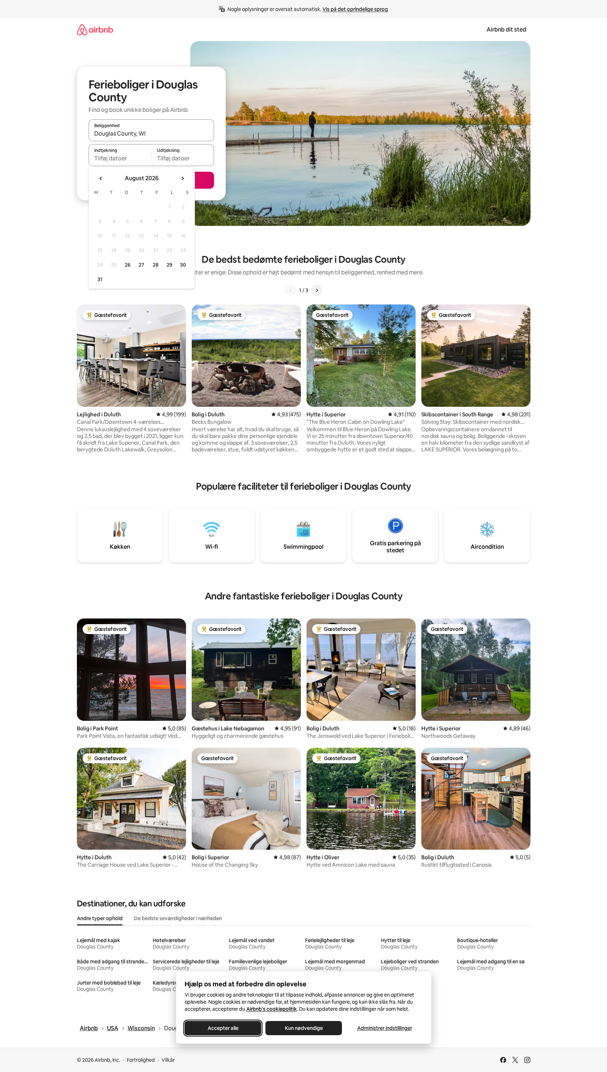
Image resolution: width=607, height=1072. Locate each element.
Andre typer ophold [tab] (100, 918)
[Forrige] (290, 290)
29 (169, 265)
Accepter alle (222, 1028)
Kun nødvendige (303, 1028)
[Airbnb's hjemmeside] (95, 29)
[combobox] (151, 133)
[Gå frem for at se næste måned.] (182, 178)
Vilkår (168, 1060)
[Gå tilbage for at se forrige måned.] (101, 178)
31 (99, 279)
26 (127, 265)
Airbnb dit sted (506, 29)
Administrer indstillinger (384, 1028)
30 (183, 265)
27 (141, 265)
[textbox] (120, 158)
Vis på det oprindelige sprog (355, 9)
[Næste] (316, 290)
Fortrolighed (141, 1060)
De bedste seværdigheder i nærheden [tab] (178, 918)
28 (155, 265)
